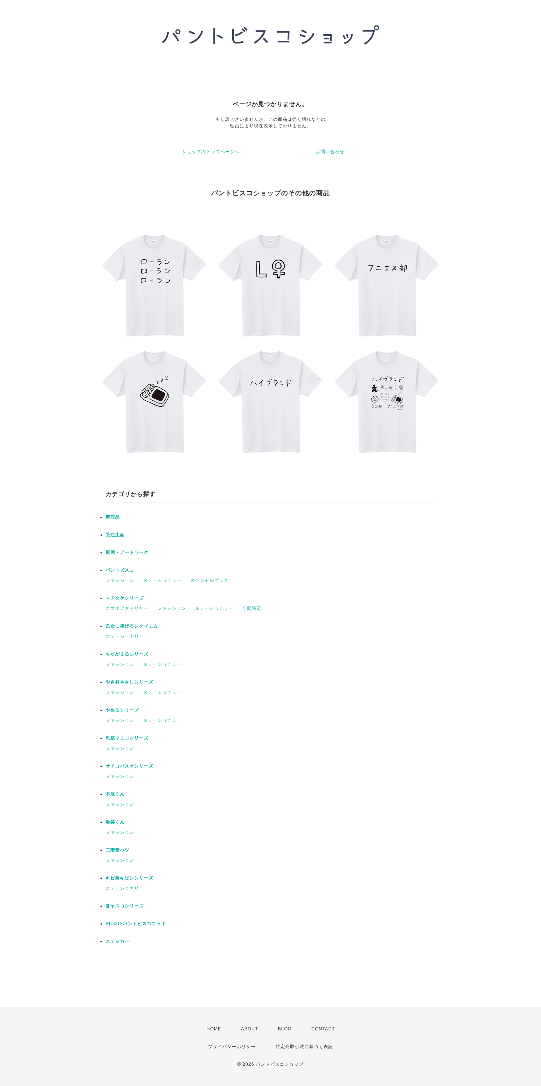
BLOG (284, 1028)
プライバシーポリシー (232, 1046)
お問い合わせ (330, 151)
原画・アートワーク (127, 552)
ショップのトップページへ (211, 151)
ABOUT (249, 1028)
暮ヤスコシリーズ (125, 905)
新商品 (113, 517)
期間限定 (251, 608)
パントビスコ (120, 570)
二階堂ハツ (118, 850)
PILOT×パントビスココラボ (136, 923)
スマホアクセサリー (127, 608)
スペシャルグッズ (209, 580)
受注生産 (115, 534)
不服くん (115, 794)
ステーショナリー (162, 580)
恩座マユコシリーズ (127, 738)
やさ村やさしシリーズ (129, 682)
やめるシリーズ (122, 710)
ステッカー (118, 941)
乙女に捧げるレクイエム (132, 626)
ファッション (120, 580)
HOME (213, 1028)
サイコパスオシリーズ (129, 766)
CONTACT (323, 1028)
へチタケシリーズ (125, 598)
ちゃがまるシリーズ (127, 654)
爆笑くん (115, 822)
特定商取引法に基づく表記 (304, 1046)
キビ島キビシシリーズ (129, 878)
